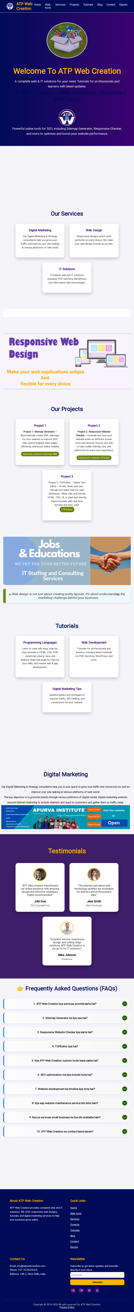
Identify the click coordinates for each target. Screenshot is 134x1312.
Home (37, 4)
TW (81, 1290)
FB (73, 1290)
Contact (111, 4)
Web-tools (48, 6)
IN (89, 1290)
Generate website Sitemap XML (40, 454)
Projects (74, 4)
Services (60, 4)
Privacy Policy (67, 1307)
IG (97, 1290)
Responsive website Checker (94, 457)
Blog (99, 4)
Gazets (123, 4)
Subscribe (97, 1282)
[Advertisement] (67, 174)
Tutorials (88, 4)
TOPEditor (67, 509)
